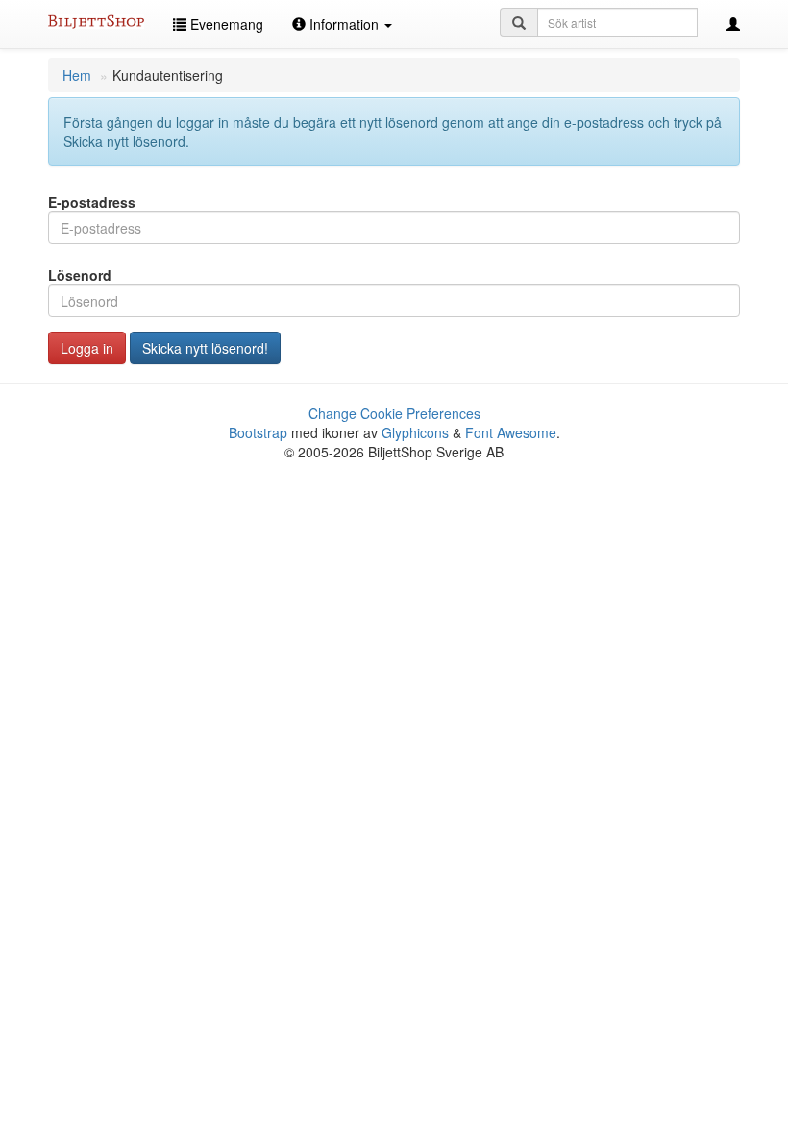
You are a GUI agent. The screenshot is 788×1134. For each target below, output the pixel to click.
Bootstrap (258, 432)
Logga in (87, 347)
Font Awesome (510, 432)
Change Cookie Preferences (394, 413)
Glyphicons (415, 432)
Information (344, 24)
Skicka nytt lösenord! (205, 347)
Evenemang (224, 24)
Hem (76, 75)
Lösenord (79, 274)
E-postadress (91, 201)
